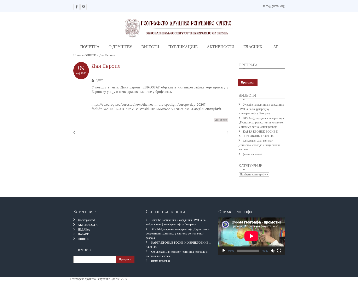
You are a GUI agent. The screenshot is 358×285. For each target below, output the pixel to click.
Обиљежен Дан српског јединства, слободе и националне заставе (259, 145)
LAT (274, 46)
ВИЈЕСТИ (150, 46)
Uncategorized (86, 220)
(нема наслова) (252, 154)
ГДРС (99, 80)
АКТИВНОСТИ (220, 46)
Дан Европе (221, 119)
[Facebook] (76, 7)
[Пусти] (224, 251)
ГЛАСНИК (252, 46)
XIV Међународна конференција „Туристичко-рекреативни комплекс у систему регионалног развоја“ (261, 122)
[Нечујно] (273, 251)
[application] (251, 236)
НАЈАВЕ (83, 234)
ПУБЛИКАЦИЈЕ (183, 46)
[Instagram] (83, 7)
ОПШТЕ (90, 55)
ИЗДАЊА (84, 229)
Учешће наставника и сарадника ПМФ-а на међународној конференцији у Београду (261, 109)
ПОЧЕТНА (89, 46)
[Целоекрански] (279, 251)
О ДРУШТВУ (120, 46)
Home (77, 55)
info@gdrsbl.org (274, 6)
